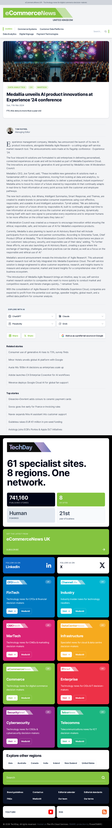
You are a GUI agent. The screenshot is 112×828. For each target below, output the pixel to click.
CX (31, 87)
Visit (10, 611)
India (45, 763)
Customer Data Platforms (52, 29)
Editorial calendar (66, 792)
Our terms (89, 798)
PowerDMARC (95, 824)
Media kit (25, 611)
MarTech (42, 87)
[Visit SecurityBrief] (22, 712)
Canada (34, 763)
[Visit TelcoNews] (77, 712)
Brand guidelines (15, 792)
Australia (22, 763)
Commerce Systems (27, 29)
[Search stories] (103, 777)
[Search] (105, 31)
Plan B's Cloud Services (57, 824)
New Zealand (71, 763)
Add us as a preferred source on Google (84, 335)
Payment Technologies (47, 34)
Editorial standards (93, 792)
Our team (62, 798)
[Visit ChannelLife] (77, 582)
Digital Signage (26, 34)
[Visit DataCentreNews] (77, 625)
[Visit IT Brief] (77, 669)
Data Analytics (9, 34)
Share (15, 335)
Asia (10, 763)
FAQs (9, 798)
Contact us (38, 792)
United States (88, 763)
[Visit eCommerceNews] (22, 669)
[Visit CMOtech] (22, 625)
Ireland (56, 763)
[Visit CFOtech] (22, 582)
